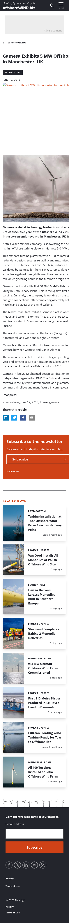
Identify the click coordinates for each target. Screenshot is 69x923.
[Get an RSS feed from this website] (42, 865)
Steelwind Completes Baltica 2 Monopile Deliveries (43, 633)
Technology (12, 72)
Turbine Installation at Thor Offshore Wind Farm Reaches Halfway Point (45, 523)
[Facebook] (9, 865)
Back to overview (16, 42)
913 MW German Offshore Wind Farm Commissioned (43, 668)
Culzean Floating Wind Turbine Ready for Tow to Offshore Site (44, 737)
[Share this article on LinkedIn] (6, 418)
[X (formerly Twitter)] (17, 865)
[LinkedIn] (25, 865)
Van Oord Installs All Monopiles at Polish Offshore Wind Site (43, 559)
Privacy (10, 878)
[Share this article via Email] (32, 418)
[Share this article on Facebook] (23, 418)
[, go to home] (19, 5)
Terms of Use (13, 886)
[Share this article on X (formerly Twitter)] (14, 418)
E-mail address (15, 824)
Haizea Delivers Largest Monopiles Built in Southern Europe (41, 596)
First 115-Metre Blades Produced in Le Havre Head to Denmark (44, 702)
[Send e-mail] (34, 865)
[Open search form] (52, 5)
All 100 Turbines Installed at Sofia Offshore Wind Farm (43, 772)
